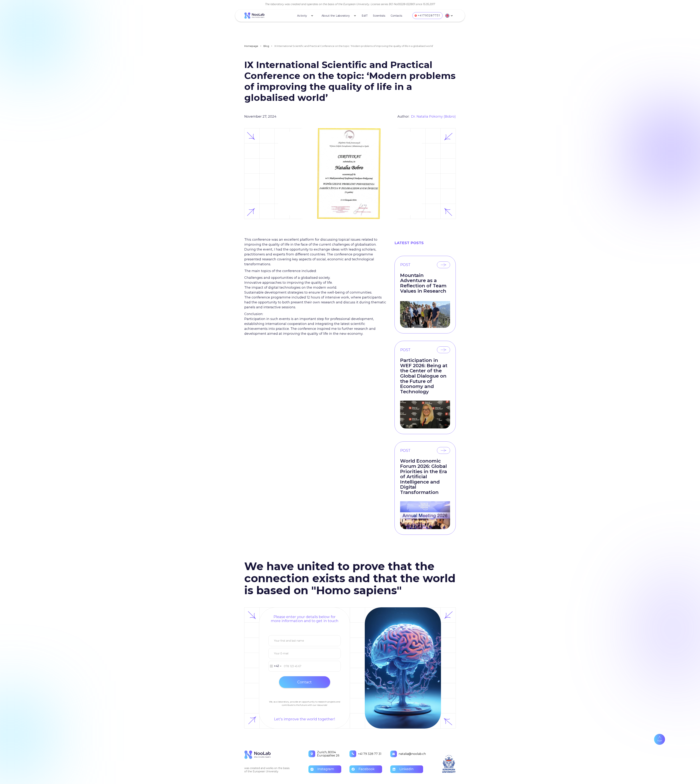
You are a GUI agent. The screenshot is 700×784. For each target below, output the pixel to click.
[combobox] (275, 666)
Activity (302, 15)
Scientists (379, 15)
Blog (266, 45)
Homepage (251, 45)
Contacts (396, 15)
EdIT (365, 15)
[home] (264, 15)
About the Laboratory (336, 15)
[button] (304, 15)
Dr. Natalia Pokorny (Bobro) (433, 117)
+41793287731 (429, 15)
